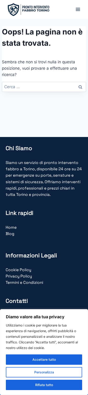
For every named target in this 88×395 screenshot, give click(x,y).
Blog (10, 233)
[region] (44, 352)
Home (11, 227)
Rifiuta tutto (44, 385)
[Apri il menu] (77, 9)
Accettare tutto (44, 359)
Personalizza (44, 372)
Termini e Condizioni (24, 282)
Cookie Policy (18, 269)
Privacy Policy (19, 276)
